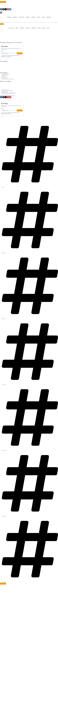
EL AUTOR (43, 17)
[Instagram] (3, 9)
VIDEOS (38, 17)
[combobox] (29, 22)
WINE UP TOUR (21, 17)
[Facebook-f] (1, 9)
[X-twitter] (6, 9)
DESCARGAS (9, 17)
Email (2, 51)
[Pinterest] (8, 97)
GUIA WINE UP (15, 17)
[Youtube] (8, 9)
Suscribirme (20, 53)
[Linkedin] (10, 9)
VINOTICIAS (33, 17)
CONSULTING (48, 17)
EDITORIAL (28, 17)
